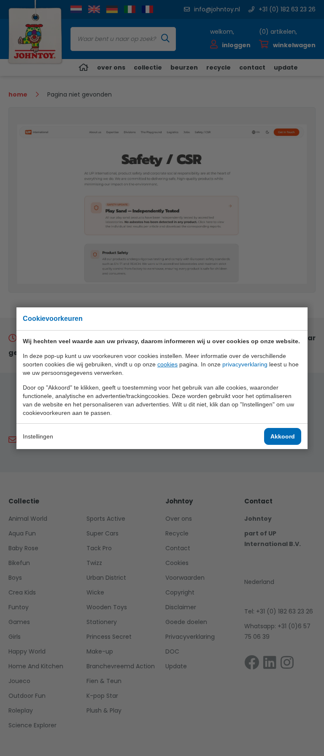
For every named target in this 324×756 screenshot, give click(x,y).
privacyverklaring (244, 364)
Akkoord (282, 436)
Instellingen (38, 436)
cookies (167, 364)
